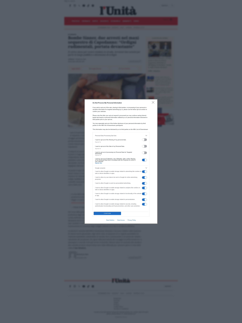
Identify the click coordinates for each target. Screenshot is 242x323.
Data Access (121, 220)
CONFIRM (107, 213)
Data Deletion (110, 220)
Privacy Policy (132, 220)
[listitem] (121, 136)
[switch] (144, 139)
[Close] (154, 103)
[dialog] (121, 161)
